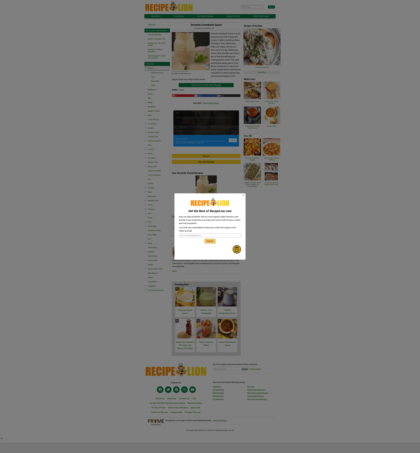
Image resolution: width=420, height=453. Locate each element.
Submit (210, 241)
